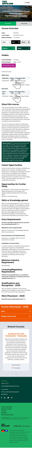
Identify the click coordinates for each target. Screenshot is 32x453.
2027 (19, 62)
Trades (20, 13)
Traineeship (24, 23)
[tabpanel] (16, 350)
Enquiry (4, 48)
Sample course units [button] (8, 316)
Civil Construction (20, 16)
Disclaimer (4, 412)
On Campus (8, 23)
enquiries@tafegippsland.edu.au (10, 386)
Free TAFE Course (8, 65)
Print (4, 42)
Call (13, 42)
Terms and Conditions (7, 414)
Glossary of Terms (6, 408)
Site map (3, 410)
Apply (19, 48)
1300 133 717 (5, 383)
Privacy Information (6, 406)
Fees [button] (3, 311)
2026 (14, 62)
